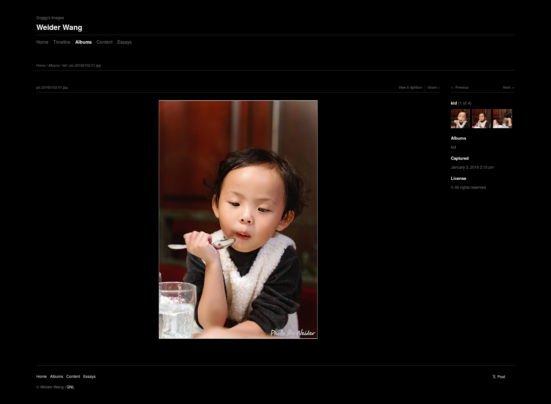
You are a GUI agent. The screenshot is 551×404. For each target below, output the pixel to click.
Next (506, 87)
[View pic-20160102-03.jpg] (502, 125)
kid (64, 65)
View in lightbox (410, 87)
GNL (71, 386)
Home (42, 42)
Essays (124, 42)
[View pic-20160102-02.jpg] (481, 125)
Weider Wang (59, 27)
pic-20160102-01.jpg (85, 65)
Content (105, 42)
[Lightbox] (238, 340)
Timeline (61, 42)
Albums (83, 42)
